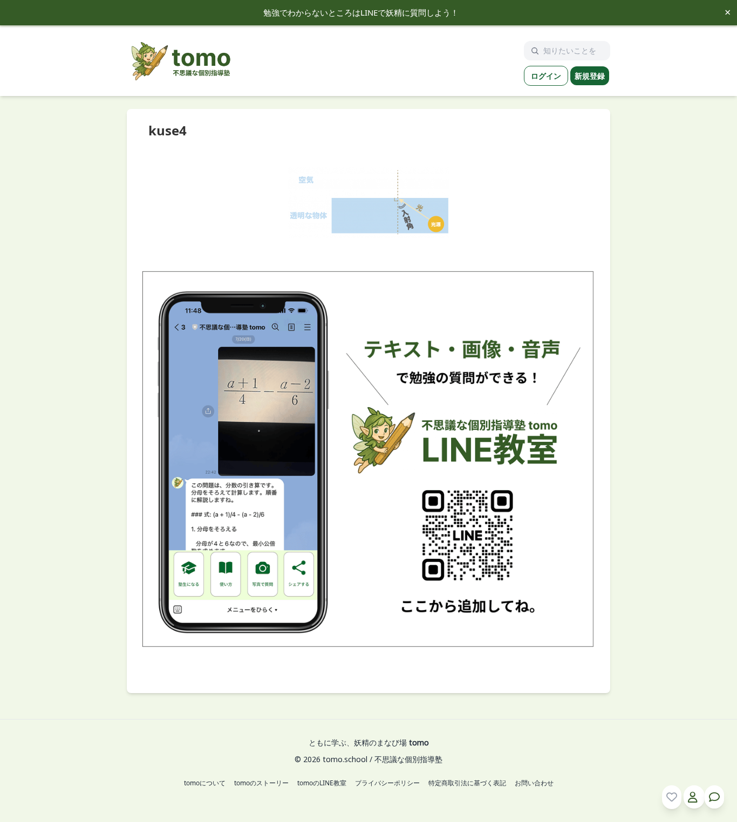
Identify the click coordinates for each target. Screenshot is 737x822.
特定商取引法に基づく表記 (467, 783)
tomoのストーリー (261, 783)
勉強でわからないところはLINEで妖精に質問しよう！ (361, 12)
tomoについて (205, 783)
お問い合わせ (534, 783)
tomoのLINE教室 (321, 783)
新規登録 (590, 76)
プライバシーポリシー (387, 783)
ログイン (546, 76)
